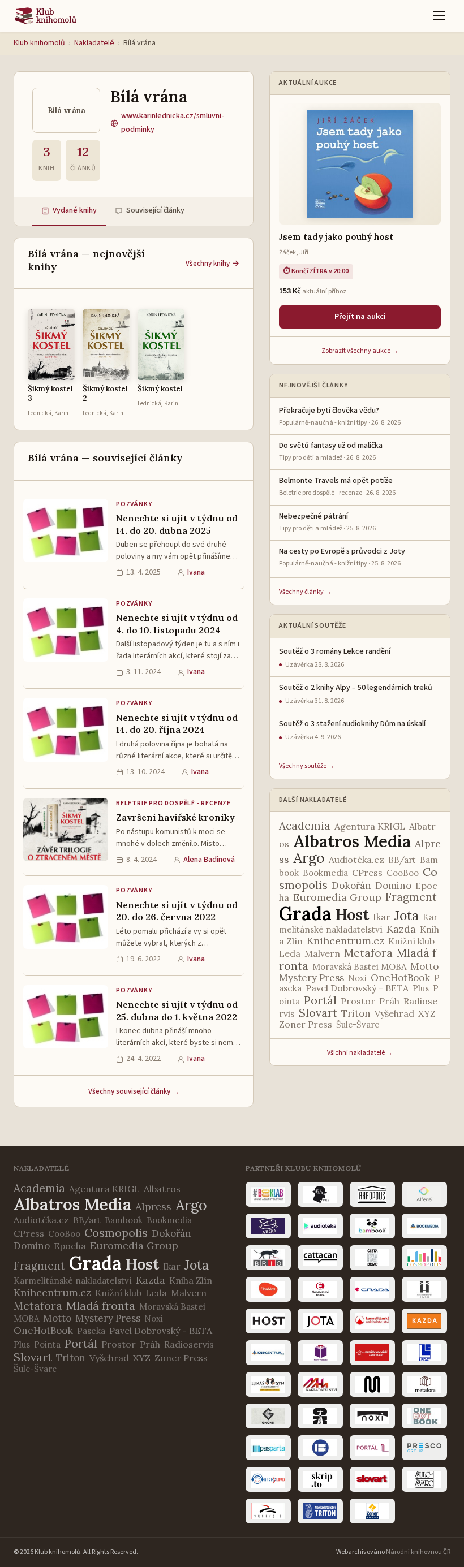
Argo (309, 858)
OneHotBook (400, 978)
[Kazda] (424, 1321)
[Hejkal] (424, 1289)
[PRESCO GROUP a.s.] (424, 1447)
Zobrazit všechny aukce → (359, 351)
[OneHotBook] (424, 1416)
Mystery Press (311, 978)
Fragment (411, 897)
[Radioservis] (268, 1479)
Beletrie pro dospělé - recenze (173, 803)
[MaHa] (320, 1384)
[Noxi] (372, 1416)
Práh (389, 1001)
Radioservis (189, 1344)
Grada (305, 913)
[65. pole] (320, 1194)
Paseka (91, 1331)
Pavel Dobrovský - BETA (357, 988)
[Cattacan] (320, 1257)
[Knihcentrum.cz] (268, 1352)
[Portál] (372, 1447)
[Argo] (268, 1226)
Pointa (47, 1344)
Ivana (196, 572)
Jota (406, 915)
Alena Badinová (209, 859)
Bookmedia (325, 872)
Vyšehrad (394, 1013)
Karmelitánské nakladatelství (73, 1280)
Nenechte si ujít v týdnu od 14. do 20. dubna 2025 (177, 524)
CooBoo (402, 872)
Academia (304, 825)
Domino (393, 885)
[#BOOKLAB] (268, 1194)
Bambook (124, 1220)
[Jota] (320, 1321)
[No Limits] (320, 1416)
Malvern (322, 953)
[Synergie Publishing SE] (268, 1511)
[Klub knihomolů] (46, 15)
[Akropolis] (372, 1194)
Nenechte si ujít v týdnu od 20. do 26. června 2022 (177, 911)
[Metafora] (424, 1384)
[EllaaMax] (268, 1289)
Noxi (357, 978)
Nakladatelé (94, 43)
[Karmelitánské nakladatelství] (372, 1321)
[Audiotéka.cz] (320, 1226)
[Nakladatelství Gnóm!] (268, 1416)
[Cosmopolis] (424, 1257)
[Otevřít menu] (439, 16)
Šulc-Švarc (357, 1024)
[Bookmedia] (424, 1226)
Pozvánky (134, 504)
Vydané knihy (75, 210)
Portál (320, 1000)
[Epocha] (320, 1289)
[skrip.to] (320, 1479)
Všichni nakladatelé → (360, 1052)
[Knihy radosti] (320, 1352)
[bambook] (372, 1226)
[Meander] (372, 1384)
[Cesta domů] (372, 1257)
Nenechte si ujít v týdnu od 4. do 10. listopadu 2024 (177, 624)
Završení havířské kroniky (175, 817)
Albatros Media (352, 841)
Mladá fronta (100, 1305)
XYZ (427, 1013)
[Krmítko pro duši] (372, 1352)
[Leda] (424, 1352)
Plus (421, 988)
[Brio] (268, 1257)
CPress (367, 872)
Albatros (162, 1188)
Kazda (401, 928)
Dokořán (351, 885)
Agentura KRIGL (369, 826)
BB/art (402, 859)
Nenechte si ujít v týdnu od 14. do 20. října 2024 (177, 724)
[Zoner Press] (372, 1511)
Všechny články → (305, 592)
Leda (289, 953)
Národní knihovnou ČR (418, 1552)
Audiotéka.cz (356, 859)
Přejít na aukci (360, 316)
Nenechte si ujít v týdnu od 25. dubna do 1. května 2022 (177, 1010)
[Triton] (320, 1511)
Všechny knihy (208, 263)
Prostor (358, 1001)
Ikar (381, 916)
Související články (155, 210)
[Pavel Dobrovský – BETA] (320, 1447)
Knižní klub (411, 941)
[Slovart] (372, 1479)
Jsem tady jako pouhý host (336, 236)
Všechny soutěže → (306, 766)
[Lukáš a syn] (268, 1384)
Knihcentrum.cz (345, 940)
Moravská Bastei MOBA (359, 966)
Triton (356, 1013)
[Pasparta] (268, 1447)
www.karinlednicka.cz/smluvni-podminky (172, 122)
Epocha (70, 1245)
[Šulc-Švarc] (424, 1479)
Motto (424, 966)
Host (352, 914)
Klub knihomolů (39, 43)
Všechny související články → (133, 1091)
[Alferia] (424, 1194)
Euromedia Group (337, 897)
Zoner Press (305, 1024)
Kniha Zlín (190, 1280)
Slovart (318, 1012)
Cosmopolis (116, 1232)
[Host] (268, 1321)
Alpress (153, 1206)
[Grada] (372, 1289)
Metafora (368, 953)
